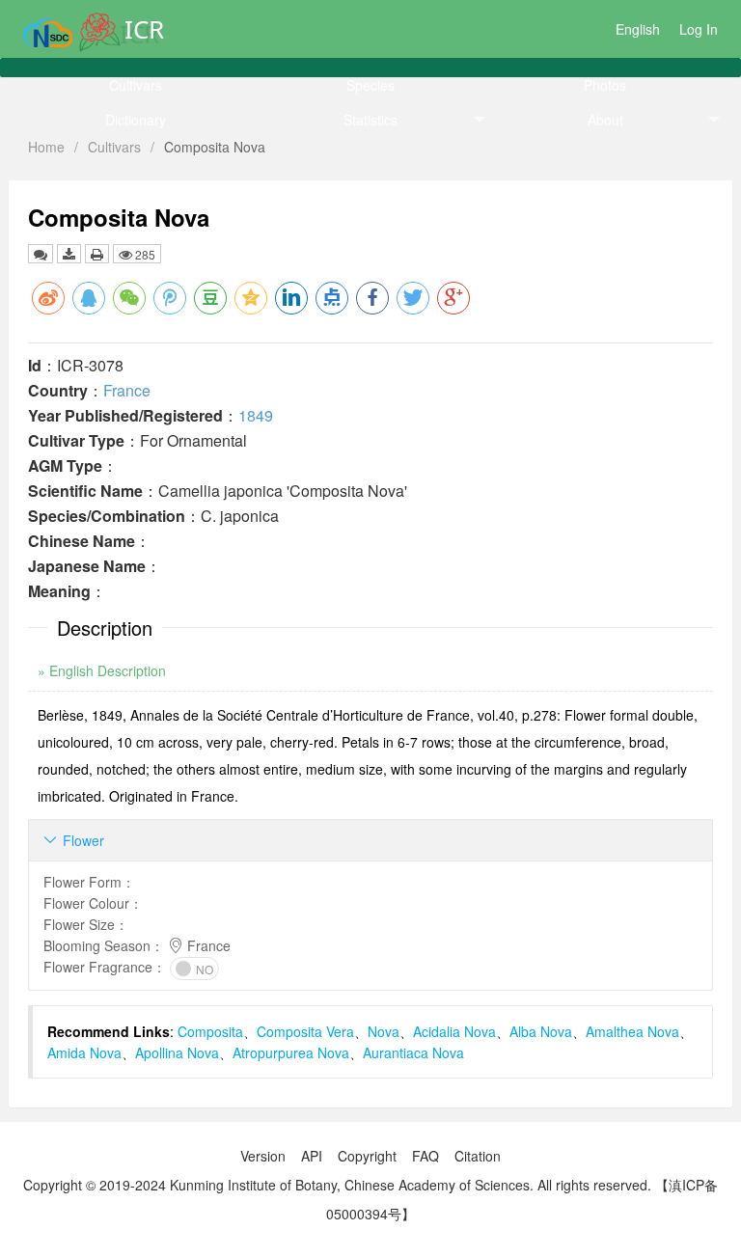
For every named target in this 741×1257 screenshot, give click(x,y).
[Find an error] (40, 253)
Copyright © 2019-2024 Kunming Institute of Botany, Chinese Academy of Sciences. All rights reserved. (337, 1184)
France (127, 390)
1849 (255, 415)
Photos (605, 85)
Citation (477, 1155)
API (311, 1155)
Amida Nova (84, 1052)
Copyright (367, 1155)
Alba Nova (540, 1031)
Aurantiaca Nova (413, 1052)
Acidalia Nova (454, 1031)
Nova (383, 1031)
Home (46, 146)
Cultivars (135, 85)
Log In (698, 29)
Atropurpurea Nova (291, 1052)
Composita (210, 1031)
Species (370, 85)
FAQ (425, 1155)
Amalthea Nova (632, 1031)
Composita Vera (305, 1031)
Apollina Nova (177, 1052)
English (638, 29)
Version (263, 1155)
